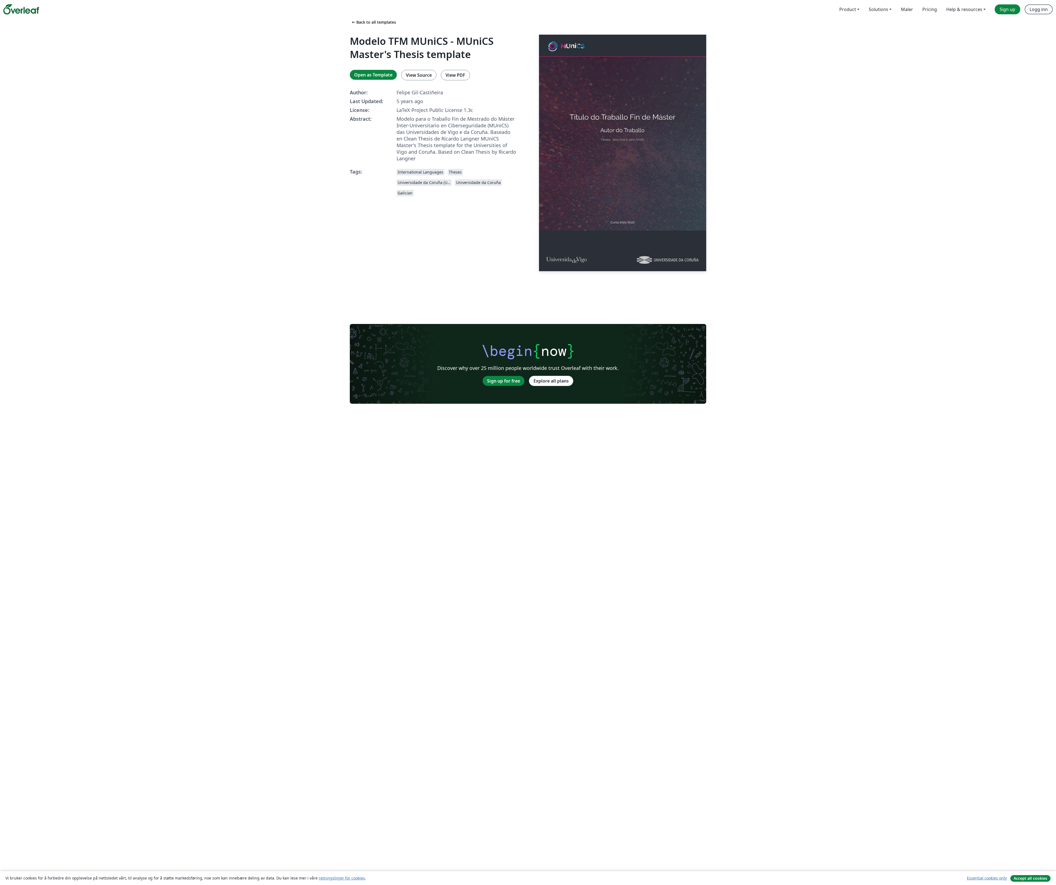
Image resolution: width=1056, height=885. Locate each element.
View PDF (455, 75)
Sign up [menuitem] (1007, 9)
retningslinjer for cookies (342, 878)
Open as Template (373, 75)
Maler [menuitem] (907, 9)
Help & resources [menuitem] (964, 9)
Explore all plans (551, 381)
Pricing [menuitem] (929, 9)
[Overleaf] (21, 9)
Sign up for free (503, 381)
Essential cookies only (987, 878)
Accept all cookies (1030, 878)
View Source (419, 75)
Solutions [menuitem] (878, 9)
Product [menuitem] (847, 9)
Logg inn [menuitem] (1039, 9)
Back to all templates (373, 22)
